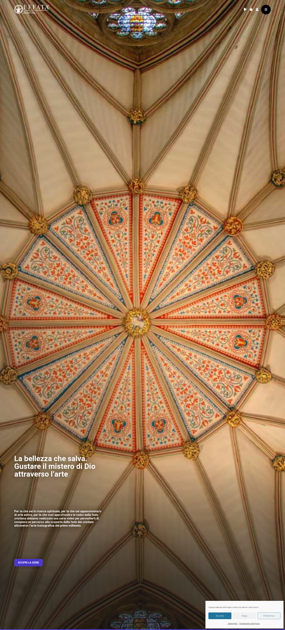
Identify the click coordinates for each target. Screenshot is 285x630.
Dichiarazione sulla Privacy (249, 624)
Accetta (220, 616)
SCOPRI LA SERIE (28, 562)
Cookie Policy (233, 624)
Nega (244, 616)
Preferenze (269, 616)
